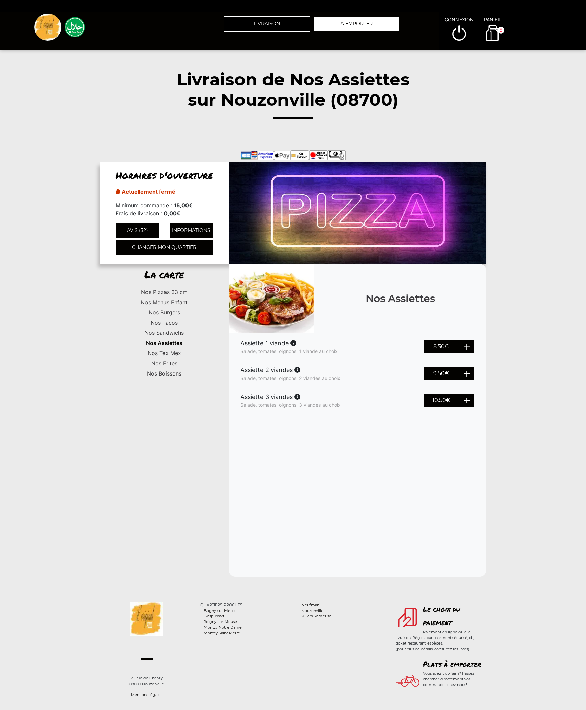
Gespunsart (214, 616)
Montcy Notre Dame (223, 627)
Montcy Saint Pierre (222, 633)
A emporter (356, 24)
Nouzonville (312, 610)
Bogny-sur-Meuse (220, 610)
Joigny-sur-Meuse (220, 621)
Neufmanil (311, 604)
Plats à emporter (452, 664)
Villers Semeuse (316, 616)
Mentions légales (146, 694)
